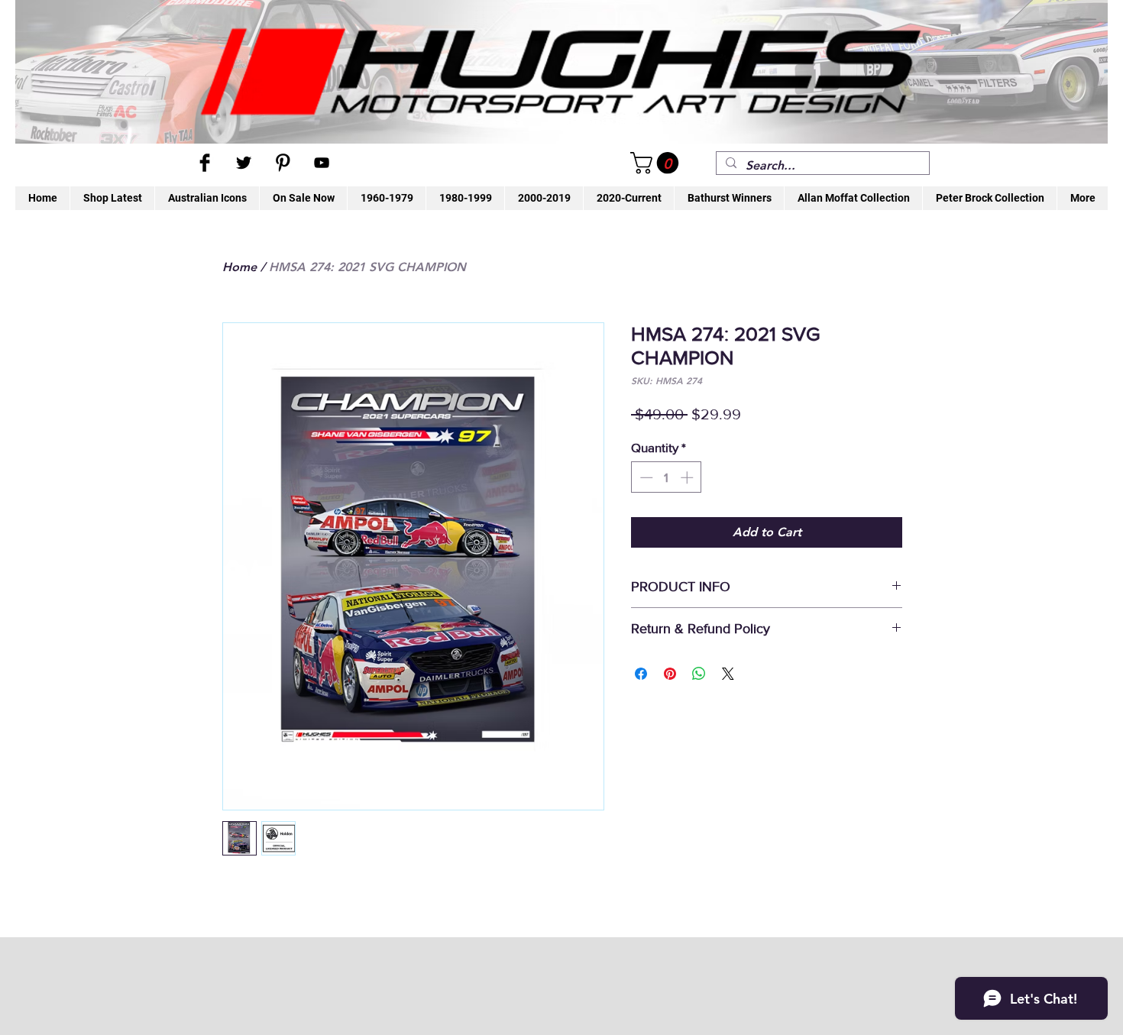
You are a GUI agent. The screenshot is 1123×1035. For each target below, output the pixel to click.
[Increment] (688, 477)
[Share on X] (728, 674)
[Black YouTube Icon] (321, 163)
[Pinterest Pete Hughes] (282, 163)
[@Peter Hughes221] (244, 163)
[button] (657, 163)
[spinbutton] (666, 477)
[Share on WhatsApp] (699, 674)
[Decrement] (644, 477)
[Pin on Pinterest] (670, 674)
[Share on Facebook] (641, 674)
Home (239, 267)
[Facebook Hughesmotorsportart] (205, 163)
